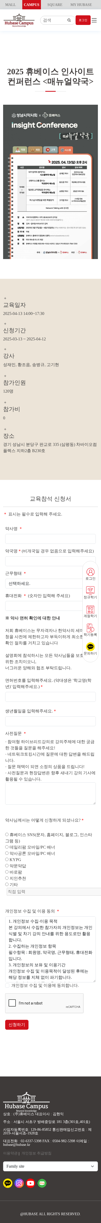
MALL (10, 5)
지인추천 (17, 878)
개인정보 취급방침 (36, 1153)
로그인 (83, 20)
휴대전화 (16, 595)
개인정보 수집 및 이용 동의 (32, 911)
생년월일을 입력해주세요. (31, 711)
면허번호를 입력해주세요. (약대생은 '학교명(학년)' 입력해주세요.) (48, 683)
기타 (13, 884)
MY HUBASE (81, 5)
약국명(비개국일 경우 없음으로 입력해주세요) (49, 551)
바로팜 (15, 872)
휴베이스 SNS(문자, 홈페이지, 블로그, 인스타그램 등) (48, 837)
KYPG (15, 859)
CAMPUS (31, 5)
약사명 (14, 528)
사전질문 (16, 733)
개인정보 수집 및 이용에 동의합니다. (45, 985)
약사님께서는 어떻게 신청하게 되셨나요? (45, 820)
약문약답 (17, 866)
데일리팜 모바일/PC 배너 (32, 847)
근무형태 (16, 573)
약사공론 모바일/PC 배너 (32, 853)
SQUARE (54, 5)
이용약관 (10, 1153)
